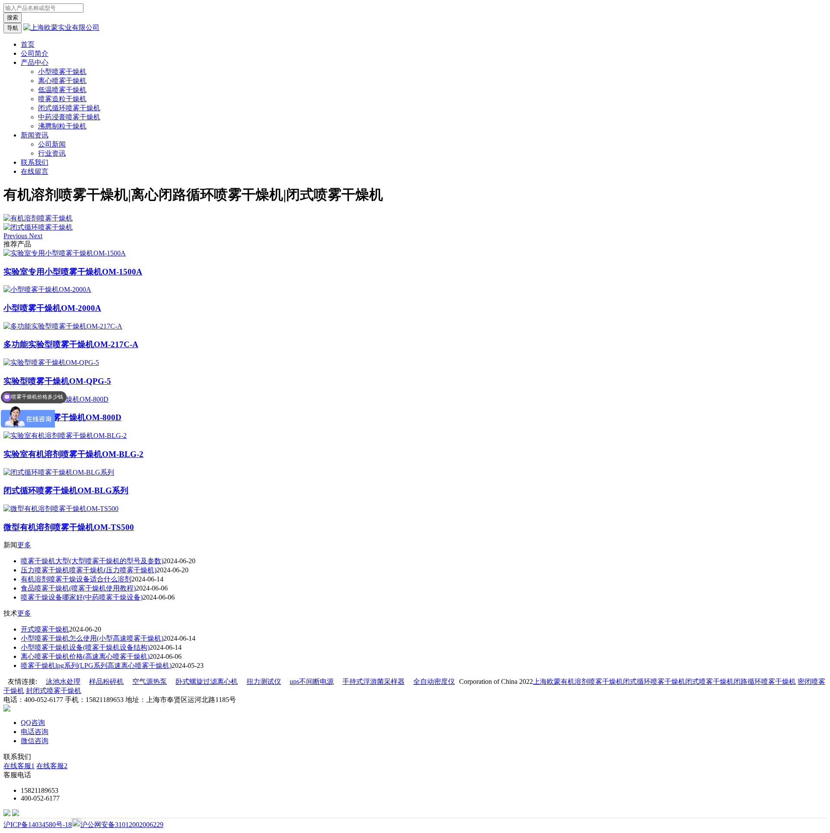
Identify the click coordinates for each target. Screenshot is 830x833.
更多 (24, 545)
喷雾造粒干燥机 (62, 98)
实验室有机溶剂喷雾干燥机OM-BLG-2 (73, 454)
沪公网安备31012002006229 (121, 824)
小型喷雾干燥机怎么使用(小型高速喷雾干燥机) (92, 638)
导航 (12, 28)
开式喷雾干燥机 (45, 629)
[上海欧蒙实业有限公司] (61, 27)
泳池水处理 (63, 681)
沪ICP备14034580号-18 (37, 824)
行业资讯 (52, 153)
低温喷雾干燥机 (62, 89)
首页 (28, 44)
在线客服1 (19, 765)
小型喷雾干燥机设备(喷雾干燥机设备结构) (85, 647)
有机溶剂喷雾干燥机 (592, 681)
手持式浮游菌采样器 (373, 681)
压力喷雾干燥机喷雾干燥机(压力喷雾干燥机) (88, 570)
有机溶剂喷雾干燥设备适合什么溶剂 (76, 579)
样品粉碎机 (106, 681)
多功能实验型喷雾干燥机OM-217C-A (70, 344)
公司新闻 (52, 144)
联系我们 (34, 162)
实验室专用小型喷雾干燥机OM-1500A (72, 271)
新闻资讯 (34, 135)
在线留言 (34, 171)
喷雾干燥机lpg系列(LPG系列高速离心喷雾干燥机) (96, 665)
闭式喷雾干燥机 (709, 681)
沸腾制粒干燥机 (62, 126)
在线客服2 (51, 765)
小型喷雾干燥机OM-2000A (52, 308)
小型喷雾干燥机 (62, 71)
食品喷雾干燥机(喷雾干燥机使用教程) (78, 588)
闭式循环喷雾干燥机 (69, 108)
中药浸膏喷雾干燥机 (69, 117)
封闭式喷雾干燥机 (53, 690)
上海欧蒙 (547, 681)
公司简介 (34, 53)
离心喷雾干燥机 (62, 80)
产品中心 (34, 62)
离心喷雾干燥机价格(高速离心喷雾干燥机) (85, 656)
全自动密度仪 (434, 681)
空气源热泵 (149, 681)
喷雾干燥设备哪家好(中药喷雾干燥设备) (82, 597)
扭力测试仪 (263, 681)
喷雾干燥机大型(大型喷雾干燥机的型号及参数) (92, 561)
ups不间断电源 (312, 681)
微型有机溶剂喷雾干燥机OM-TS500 (68, 527)
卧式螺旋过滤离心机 (207, 681)
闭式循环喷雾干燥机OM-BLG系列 (65, 490)
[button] (16, 235)
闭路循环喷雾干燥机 (765, 681)
